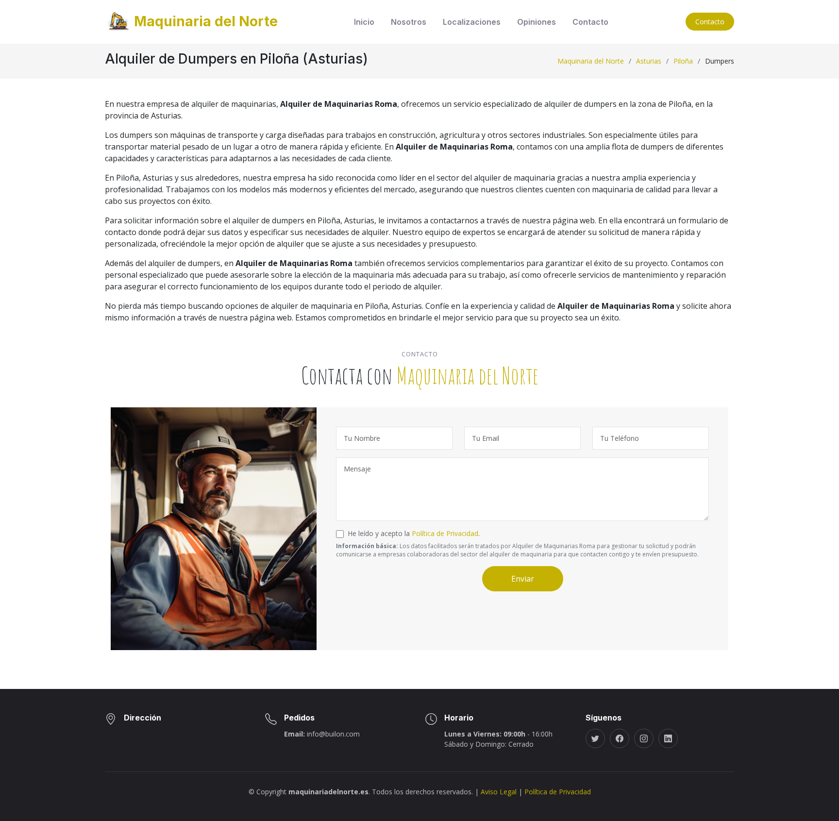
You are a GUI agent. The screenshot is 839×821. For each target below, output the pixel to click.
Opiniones (536, 22)
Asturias (648, 61)
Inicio (364, 22)
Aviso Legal (499, 791)
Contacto (590, 22)
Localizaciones (472, 22)
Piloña (683, 61)
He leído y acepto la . (414, 533)
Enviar (522, 578)
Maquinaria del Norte (590, 61)
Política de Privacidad (445, 533)
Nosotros (408, 22)
